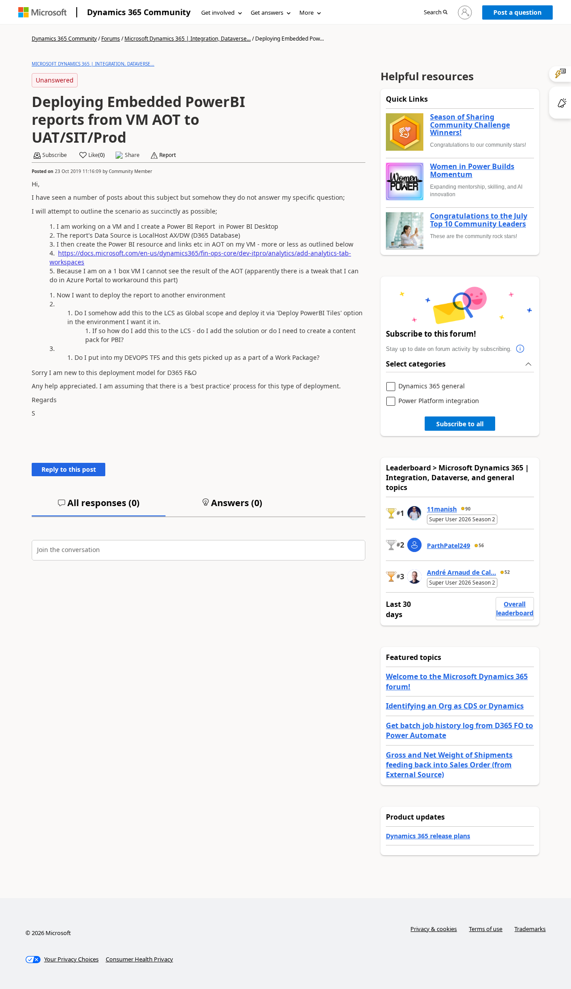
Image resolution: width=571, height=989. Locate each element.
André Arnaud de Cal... (461, 572)
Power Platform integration (438, 401)
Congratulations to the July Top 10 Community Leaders (478, 220)
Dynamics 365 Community (138, 12)
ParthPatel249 (448, 545)
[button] (435, 13)
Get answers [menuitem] (267, 12)
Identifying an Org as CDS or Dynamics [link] (455, 706)
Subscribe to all (460, 424)
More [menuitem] (306, 12)
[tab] (99, 506)
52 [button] (507, 572)
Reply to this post (68, 469)
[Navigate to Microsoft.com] (42, 12)
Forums (110, 38)
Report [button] (167, 155)
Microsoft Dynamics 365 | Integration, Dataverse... (187, 38)
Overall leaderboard (515, 608)
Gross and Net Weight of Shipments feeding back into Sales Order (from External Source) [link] (449, 765)
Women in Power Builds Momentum (472, 170)
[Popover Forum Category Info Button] (520, 349)
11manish (442, 509)
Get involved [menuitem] (218, 12)
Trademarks (530, 929)
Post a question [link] (517, 12)
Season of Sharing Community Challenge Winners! (470, 125)
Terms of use (485, 929)
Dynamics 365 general (431, 386)
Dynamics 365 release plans (428, 836)
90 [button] (468, 509)
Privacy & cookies (433, 929)
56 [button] (481, 545)
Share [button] (132, 155)
